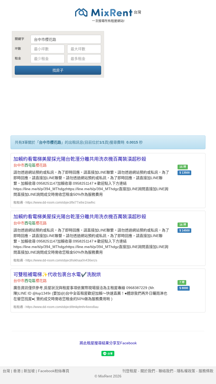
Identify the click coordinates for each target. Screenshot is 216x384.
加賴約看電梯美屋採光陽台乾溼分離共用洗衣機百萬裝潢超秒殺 (79, 159)
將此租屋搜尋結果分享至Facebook (108, 343)
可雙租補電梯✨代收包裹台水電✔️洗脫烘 (57, 274)
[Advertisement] (158, 70)
